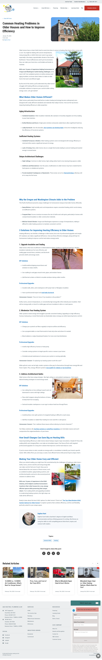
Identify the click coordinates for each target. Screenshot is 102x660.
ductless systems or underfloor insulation (47, 429)
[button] (82, 8)
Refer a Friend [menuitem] (55, 618)
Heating (56, 540)
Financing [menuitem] (54, 610)
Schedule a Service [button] (91, 8)
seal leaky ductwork (48, 292)
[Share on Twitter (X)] (53, 553)
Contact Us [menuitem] (55, 634)
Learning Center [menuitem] (56, 613)
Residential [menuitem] (30, 634)
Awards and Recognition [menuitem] (58, 631)
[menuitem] (68, 1)
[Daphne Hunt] (28, 518)
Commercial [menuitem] (31, 636)
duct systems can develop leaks (53, 127)
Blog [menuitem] (53, 616)
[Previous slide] (93, 563)
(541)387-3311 (12, 615)
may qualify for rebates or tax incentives (58, 368)
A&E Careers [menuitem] (55, 636)
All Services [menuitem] (30, 624)
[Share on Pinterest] (58, 553)
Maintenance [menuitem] (31, 621)
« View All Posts (7, 18)
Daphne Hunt (7, 40)
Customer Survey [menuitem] (56, 639)
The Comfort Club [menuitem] (32, 613)
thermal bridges (69, 173)
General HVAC (47, 540)
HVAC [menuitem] (29, 610)
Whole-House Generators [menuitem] (34, 618)
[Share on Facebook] (43, 553)
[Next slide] (97, 563)
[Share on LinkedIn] (48, 553)
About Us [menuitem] (54, 628)
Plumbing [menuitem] (30, 616)
